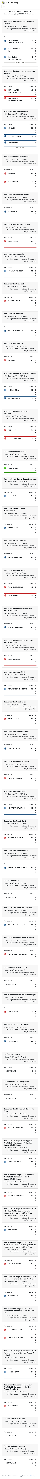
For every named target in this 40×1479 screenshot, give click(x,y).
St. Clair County (11, 3)
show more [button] (20, 62)
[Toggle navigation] (3, 6)
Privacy (32, 1476)
